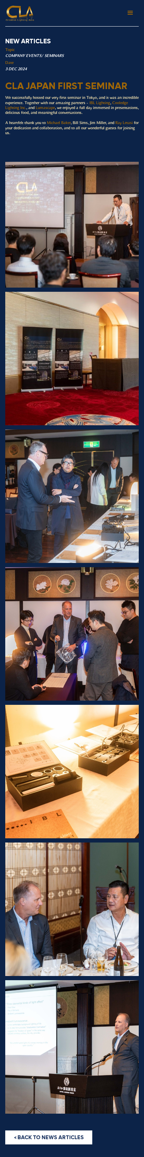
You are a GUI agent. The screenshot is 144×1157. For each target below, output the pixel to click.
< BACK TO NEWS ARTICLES (49, 1137)
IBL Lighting (99, 103)
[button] (130, 13)
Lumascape (45, 108)
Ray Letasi (124, 123)
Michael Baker (59, 123)
